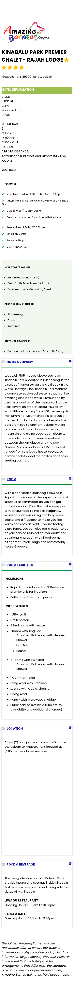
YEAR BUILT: (9, 170)
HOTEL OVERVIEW (20, 362)
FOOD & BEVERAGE (21, 864)
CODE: (6, 96)
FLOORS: (7, 160)
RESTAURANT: (11, 124)
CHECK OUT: (10, 142)
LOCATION (15, 728)
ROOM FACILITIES (20, 565)
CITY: (5, 106)
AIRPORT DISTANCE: (15, 151)
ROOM (11, 479)
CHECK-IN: (9, 133)
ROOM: (6, 115)
